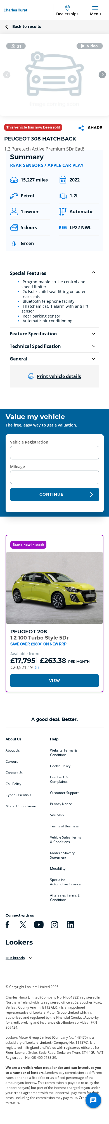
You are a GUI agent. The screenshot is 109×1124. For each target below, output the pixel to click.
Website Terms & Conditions (63, 752)
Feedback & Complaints (59, 779)
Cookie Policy (60, 766)
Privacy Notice (61, 804)
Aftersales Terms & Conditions (65, 897)
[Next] (102, 75)
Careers (12, 761)
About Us (13, 750)
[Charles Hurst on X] (22, 924)
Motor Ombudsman (21, 806)
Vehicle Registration (29, 442)
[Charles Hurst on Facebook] (6, 924)
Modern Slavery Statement (62, 855)
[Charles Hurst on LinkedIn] (69, 924)
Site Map (57, 815)
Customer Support (64, 793)
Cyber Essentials (18, 795)
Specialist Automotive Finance (65, 882)
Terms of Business (64, 826)
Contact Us (14, 773)
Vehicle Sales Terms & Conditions (65, 839)
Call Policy (13, 784)
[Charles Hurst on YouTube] (38, 924)
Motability (57, 868)
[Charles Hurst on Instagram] (53, 924)
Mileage (17, 466)
